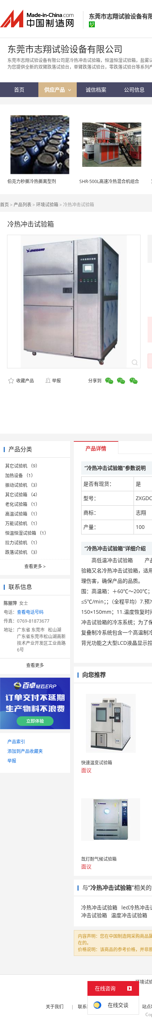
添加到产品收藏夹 (25, 751)
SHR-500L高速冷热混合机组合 (109, 181)
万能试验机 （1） (22, 523)
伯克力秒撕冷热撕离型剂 (31, 181)
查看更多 (35, 566)
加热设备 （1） (20, 475)
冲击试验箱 (94, 915)
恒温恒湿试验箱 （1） (27, 533)
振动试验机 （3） (22, 485)
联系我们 (87, 1007)
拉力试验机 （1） (22, 543)
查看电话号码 (30, 612)
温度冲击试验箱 (129, 915)
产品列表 (22, 205)
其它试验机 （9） (22, 466)
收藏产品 (24, 381)
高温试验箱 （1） (22, 514)
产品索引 (16, 742)
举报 (56, 381)
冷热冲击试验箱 (99, 907)
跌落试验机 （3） (22, 552)
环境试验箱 (47, 205)
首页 (4, 205)
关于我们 (54, 1007)
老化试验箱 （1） (22, 504)
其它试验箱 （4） (22, 495)
